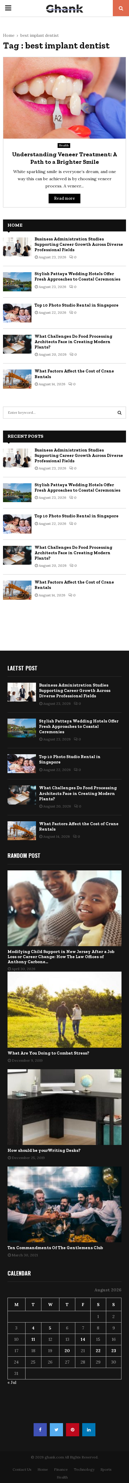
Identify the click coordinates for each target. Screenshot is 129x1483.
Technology (84, 1469)
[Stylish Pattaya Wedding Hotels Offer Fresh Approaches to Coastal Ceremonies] (17, 281)
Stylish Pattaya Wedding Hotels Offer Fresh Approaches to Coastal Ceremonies (77, 276)
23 (113, 1350)
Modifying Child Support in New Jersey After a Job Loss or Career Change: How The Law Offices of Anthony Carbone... (61, 956)
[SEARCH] (119, 413)
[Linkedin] (88, 1429)
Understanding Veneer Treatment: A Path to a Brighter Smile (64, 158)
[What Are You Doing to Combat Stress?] (65, 1009)
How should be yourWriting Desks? (44, 1150)
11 (33, 1339)
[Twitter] (56, 1429)
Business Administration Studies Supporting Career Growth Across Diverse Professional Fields (78, 244)
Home (43, 1469)
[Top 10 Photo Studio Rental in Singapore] (17, 313)
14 (83, 1339)
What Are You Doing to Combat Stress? (48, 1053)
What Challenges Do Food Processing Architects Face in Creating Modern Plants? (73, 342)
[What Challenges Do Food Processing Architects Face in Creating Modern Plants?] (17, 344)
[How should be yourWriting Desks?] (65, 1107)
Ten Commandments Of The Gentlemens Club (55, 1247)
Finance (61, 1469)
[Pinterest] (72, 1429)
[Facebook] (40, 1429)
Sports (106, 1469)
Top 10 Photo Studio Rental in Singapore (76, 305)
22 (98, 1350)
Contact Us (22, 1469)
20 (67, 1350)
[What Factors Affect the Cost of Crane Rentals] (17, 378)
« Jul (12, 1382)
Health (64, 145)
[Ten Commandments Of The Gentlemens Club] (65, 1204)
